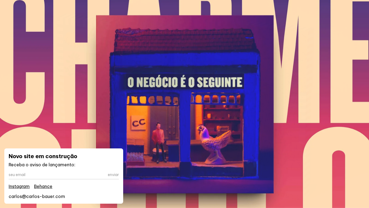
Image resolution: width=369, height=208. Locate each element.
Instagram (19, 186)
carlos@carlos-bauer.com (37, 196)
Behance (43, 186)
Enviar (113, 174)
